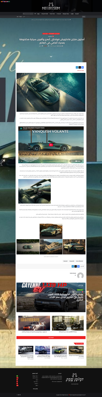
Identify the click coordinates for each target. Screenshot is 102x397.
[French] (4, 1)
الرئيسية (77, 13)
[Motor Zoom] (51, 6)
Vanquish (71, 385)
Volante (65, 385)
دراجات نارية (52, 13)
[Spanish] (1, 1)
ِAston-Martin (79, 385)
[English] (6, 1)
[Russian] (3, 1)
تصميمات (59, 13)
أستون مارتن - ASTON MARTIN (54, 33)
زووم (38, 13)
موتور (72, 13)
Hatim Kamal (59, 46)
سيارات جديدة (62, 19)
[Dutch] (8, 1)
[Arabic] (9, 1)
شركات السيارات (45, 13)
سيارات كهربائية (66, 13)
